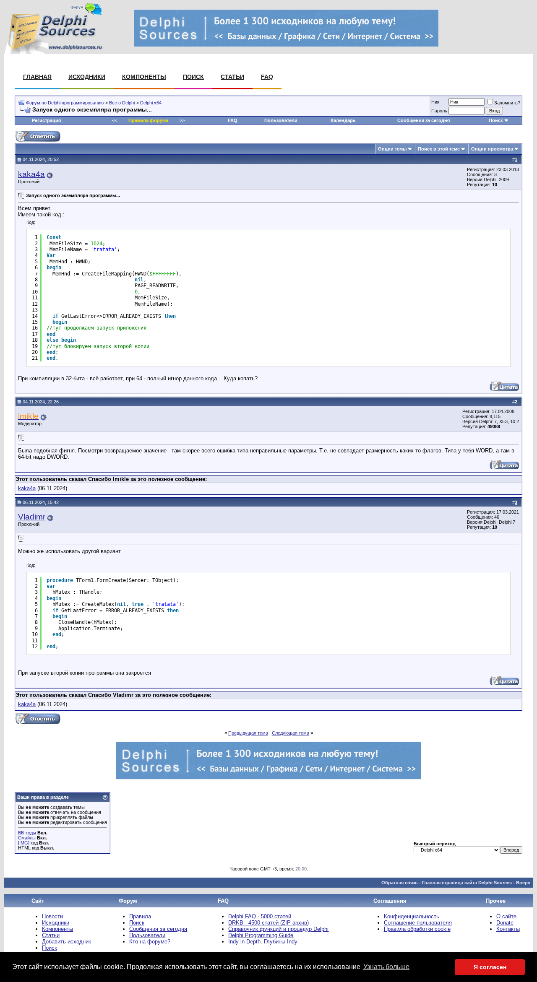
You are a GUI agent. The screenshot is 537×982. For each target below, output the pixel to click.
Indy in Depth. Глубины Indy (262, 941)
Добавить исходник (66, 941)
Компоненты (144, 76)
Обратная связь (399, 882)
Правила (140, 916)
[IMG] (23, 842)
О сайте (506, 916)
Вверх (523, 882)
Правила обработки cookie (417, 929)
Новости (52, 916)
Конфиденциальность (411, 916)
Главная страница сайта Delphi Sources (467, 882)
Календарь (343, 120)
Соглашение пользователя (418, 923)
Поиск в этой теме (439, 148)
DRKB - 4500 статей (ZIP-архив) (268, 923)
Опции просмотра (492, 148)
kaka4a (31, 174)
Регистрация (46, 120)
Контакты (508, 929)
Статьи (232, 76)
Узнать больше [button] (386, 966)
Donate (505, 923)
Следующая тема (290, 732)
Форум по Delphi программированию (65, 102)
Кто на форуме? (149, 941)
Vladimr (31, 516)
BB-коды (27, 832)
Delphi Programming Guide (260, 935)
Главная (37, 76)
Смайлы (27, 837)
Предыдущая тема (248, 732)
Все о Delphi (122, 102)
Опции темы (392, 148)
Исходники (86, 76)
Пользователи (280, 120)
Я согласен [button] (490, 967)
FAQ (267, 76)
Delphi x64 (151, 102)
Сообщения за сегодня (423, 120)
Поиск (193, 76)
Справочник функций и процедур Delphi (278, 929)
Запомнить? (507, 102)
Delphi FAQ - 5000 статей (259, 916)
